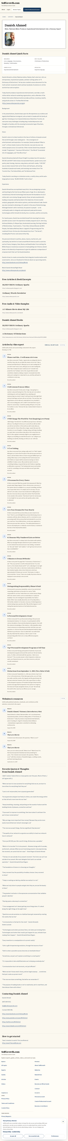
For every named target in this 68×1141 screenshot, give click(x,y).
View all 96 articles (51, 345)
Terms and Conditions (7, 1103)
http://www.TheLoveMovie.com (11, 1043)
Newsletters (38, 1075)
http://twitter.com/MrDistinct (11, 1022)
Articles (3, 1079)
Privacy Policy (5, 1099)
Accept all (13, 1136)
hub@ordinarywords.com (9, 1006)
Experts (10, 17)
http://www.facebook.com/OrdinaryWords (15, 263)
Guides (3, 1075)
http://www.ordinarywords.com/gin (13, 103)
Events (37, 1079)
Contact (37, 1089)
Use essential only (34, 1136)
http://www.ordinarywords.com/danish (14, 270)
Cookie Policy (5, 1108)
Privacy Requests (6, 1116)
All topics (4, 1065)
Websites (37, 1070)
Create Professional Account (43, 1101)
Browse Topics (17, 9)
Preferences (55, 1136)
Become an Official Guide (42, 1084)
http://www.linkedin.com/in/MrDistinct (14, 1026)
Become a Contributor (41, 1106)
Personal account (40, 1097)
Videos (3, 1084)
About (3, 9)
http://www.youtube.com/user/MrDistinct (15, 1018)
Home (4, 17)
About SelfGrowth (40, 1065)
